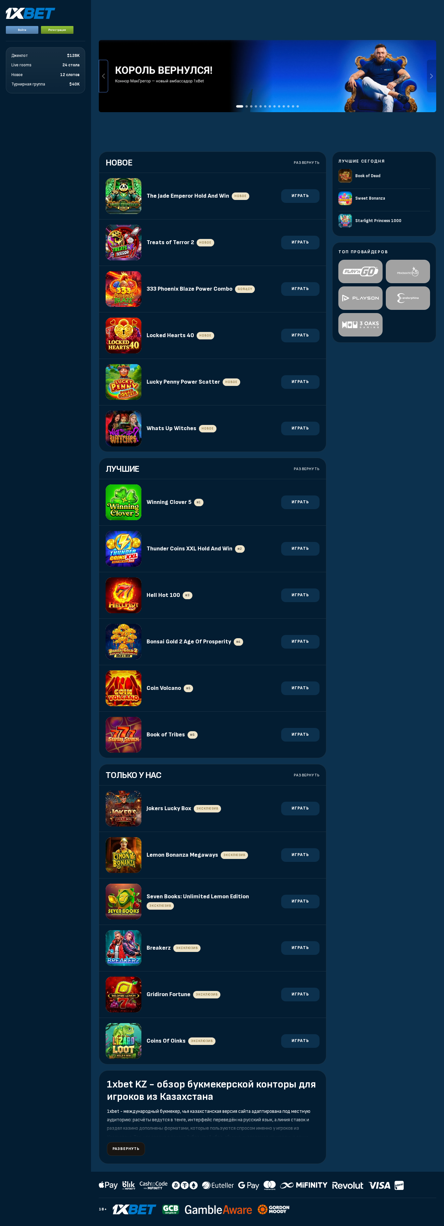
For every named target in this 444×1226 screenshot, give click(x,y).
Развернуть (307, 162)
